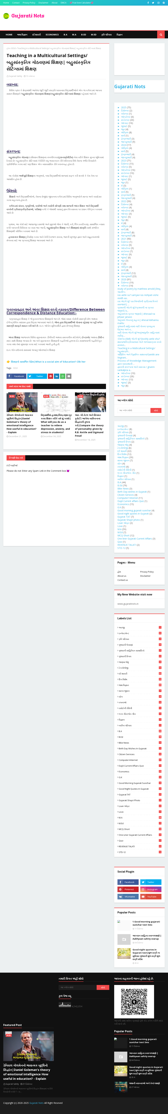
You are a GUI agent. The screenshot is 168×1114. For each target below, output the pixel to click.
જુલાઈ (124, 126)
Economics (123, 504)
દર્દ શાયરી (122, 451)
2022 (123, 201)
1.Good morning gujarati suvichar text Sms (146, 923)
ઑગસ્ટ (124, 123)
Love (120, 526)
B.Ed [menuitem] (83, 34)
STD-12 (121, 548)
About (54, 2)
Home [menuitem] (9, 34)
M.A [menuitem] (74, 34)
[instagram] (158, 3)
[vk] (128, 896)
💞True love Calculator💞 (81, 2)
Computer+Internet (127, 497)
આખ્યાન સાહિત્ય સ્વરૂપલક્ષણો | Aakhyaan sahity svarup (147, 937)
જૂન (123, 129)
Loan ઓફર (123, 522)
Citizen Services (125, 494)
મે (122, 185)
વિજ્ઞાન (120, 476)
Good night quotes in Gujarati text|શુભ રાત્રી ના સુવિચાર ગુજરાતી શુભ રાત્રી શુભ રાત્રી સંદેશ (146, 954)
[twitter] (153, 3)
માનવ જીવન (123, 460)
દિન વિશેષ (122, 454)
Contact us (122, 579)
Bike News (123, 488)
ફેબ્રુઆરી (126, 138)
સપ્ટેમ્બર (125, 119)
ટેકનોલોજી (122, 447)
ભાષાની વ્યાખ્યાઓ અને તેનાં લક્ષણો (144, 1083)
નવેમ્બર (124, 113)
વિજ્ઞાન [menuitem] (120, 34)
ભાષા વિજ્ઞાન (122, 457)
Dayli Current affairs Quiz (130, 501)
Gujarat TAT (123, 516)
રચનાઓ (121, 466)
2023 (123, 160)
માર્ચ (123, 135)
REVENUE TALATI (126, 544)
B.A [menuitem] (65, 34)
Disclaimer (43, 2)
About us (121, 575)
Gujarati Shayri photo (128, 519)
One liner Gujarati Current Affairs (134, 538)
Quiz (119, 541)
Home (6, 2)
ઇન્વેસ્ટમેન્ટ (123, 429)
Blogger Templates (60, 1109)
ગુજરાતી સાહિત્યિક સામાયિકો (131, 438)
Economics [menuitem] (52, 34)
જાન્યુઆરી (126, 141)
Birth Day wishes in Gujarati (132, 491)
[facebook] (148, 3)
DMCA (63, 2)
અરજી (120, 426)
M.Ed (120, 532)
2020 (123, 279)
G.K (119, 507)
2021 (123, 238)
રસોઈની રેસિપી (124, 469)
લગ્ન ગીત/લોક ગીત (126, 472)
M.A (119, 529)
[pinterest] (163, 3)
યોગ (119, 463)
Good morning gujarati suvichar (134, 510)
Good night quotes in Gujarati (133, 513)
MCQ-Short (123, 535)
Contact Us (137, 1109)
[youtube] (150, 896)
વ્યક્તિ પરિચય (124, 479)
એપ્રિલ (124, 132)
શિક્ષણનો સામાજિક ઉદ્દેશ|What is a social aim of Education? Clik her (48, 361)
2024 (123, 144)
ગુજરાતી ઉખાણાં (124, 435)
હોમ (8, 48)
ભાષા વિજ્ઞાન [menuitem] (22, 34)
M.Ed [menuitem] (93, 34)
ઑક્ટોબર (125, 116)
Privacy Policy (29, 2)
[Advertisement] (56, 127)
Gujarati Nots (129, 86)
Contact (16, 2)
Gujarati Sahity (15, 76)
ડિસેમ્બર (125, 110)
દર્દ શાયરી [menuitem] (36, 34)
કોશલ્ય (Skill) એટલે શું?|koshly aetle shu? (138, 338)
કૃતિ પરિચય (122, 432)
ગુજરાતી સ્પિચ (124, 441)
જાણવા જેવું (122, 444)
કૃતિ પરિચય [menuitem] (106, 34)
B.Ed (13, 48)
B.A (119, 482)
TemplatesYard (28, 1109)
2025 (123, 107)
